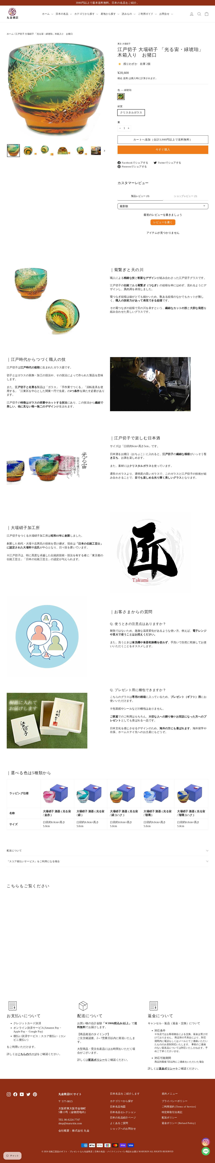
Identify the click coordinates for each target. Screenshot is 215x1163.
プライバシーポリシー (175, 1101)
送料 (125, 78)
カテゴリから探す (84, 14)
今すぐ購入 (163, 149)
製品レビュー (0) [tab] (140, 196)
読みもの (127, 14)
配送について (14, 850)
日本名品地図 (117, 1106)
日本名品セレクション (123, 1112)
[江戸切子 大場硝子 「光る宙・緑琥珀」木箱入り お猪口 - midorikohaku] (8, 957)
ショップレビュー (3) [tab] (185, 196)
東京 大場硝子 (124, 44)
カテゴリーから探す (121, 1101)
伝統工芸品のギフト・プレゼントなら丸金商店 (70, 1151)
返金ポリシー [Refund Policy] (179, 1123)
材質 (120, 106)
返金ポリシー (167, 1068)
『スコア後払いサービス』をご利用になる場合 (33, 861)
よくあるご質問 (119, 1123)
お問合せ (164, 14)
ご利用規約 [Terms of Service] (179, 1106)
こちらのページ (27, 1054)
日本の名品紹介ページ (123, 1117)
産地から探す (109, 14)
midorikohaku (121, 97)
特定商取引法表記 (172, 1112)
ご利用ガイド (146, 14)
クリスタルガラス (131, 112)
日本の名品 (62, 14)
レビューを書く (163, 222)
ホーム (46, 14)
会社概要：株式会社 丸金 (74, 1130)
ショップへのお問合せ (123, 1128)
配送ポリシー (96, 1059)
